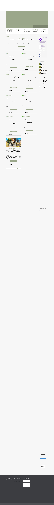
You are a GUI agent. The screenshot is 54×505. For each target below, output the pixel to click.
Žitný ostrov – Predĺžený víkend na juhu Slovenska (29, 57)
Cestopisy (8, 29)
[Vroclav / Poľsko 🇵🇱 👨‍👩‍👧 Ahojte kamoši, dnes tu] (40, 452)
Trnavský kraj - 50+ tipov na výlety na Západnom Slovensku (44, 70)
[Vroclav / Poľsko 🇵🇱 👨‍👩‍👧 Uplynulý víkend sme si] (46, 452)
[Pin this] (23, 49)
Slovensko (12, 148)
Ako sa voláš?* (25, 479)
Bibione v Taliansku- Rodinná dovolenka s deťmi (30, 78)
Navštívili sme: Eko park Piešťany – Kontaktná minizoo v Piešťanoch (13, 151)
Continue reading (13, 67)
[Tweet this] (9, 70)
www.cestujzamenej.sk (17, 481)
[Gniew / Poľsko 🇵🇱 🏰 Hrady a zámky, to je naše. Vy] (46, 450)
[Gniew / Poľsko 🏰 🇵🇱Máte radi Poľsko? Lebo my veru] (43, 294)
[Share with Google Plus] (10, 70)
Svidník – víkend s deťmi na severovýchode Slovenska (13, 57)
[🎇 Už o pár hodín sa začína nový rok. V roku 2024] (40, 371)
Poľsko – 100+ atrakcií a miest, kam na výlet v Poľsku (13, 99)
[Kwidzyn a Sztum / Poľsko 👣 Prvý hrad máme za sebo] (43, 450)
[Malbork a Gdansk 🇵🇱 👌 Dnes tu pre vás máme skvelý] (40, 450)
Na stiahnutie (13, 503)
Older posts (18, 168)
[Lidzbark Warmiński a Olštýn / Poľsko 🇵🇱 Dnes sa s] (46, 294)
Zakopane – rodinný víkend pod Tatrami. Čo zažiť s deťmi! (22, 39)
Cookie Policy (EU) (17, 503)
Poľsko (12, 29)
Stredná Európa (16, 148)
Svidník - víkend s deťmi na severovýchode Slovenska (44, 64)
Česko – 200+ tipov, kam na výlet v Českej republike (29, 99)
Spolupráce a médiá (8, 503)
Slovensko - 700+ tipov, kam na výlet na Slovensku (44, 67)
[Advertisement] (43, 278)
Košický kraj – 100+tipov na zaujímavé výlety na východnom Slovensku (13, 121)
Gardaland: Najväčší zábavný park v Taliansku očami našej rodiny (13, 78)
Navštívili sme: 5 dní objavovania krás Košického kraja (30, 120)
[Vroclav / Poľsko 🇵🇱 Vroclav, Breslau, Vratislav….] (43, 452)
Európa (10, 29)
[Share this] (24, 69)
